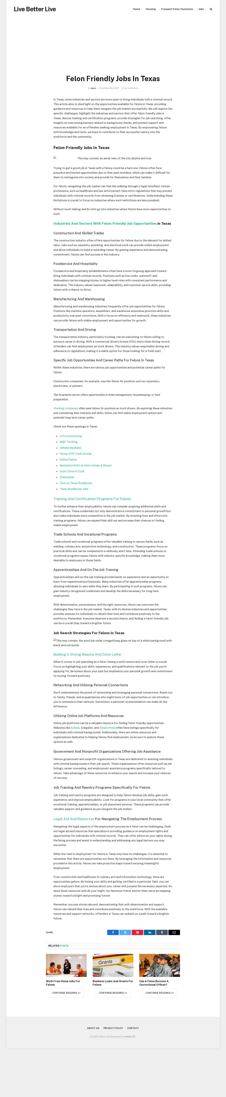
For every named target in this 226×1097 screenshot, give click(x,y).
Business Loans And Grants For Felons (113, 983)
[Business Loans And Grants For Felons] (113, 965)
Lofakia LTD (129, 1036)
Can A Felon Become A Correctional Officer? (154, 983)
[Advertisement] (113, 49)
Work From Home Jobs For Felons (63, 983)
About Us (93, 1028)
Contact (133, 1028)
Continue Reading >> (66, 993)
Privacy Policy (113, 1028)
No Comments (131, 88)
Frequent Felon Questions (177, 9)
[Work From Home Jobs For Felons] (66, 965)
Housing (151, 9)
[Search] (210, 9)
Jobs (201, 9)
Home (136, 9)
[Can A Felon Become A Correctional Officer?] (159, 965)
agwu (93, 88)
